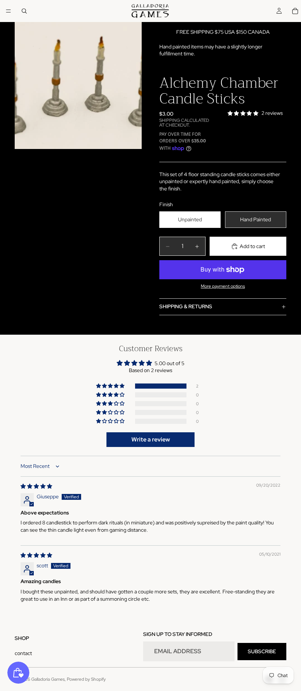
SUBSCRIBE (262, 651)
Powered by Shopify (86, 679)
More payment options (223, 286)
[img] (36, 486)
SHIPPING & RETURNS (185, 306)
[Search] (24, 11)
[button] (111, 386)
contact (23, 653)
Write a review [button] (150, 439)
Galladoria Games (48, 679)
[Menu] (8, 11)
